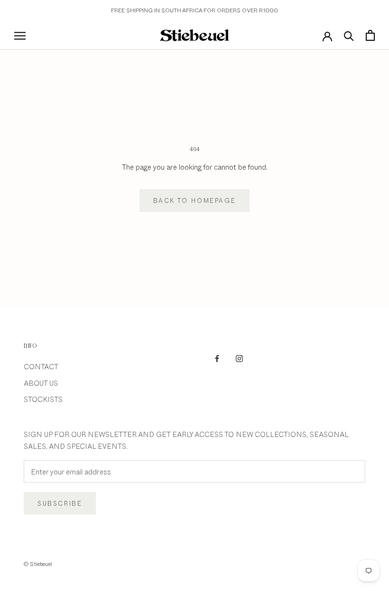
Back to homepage (194, 200)
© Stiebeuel (38, 563)
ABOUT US (41, 383)
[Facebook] (217, 358)
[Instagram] (239, 358)
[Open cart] (370, 35)
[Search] (349, 35)
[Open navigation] (20, 35)
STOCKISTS (43, 399)
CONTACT (41, 366)
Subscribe (59, 503)
